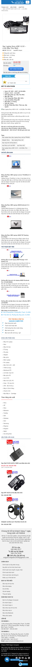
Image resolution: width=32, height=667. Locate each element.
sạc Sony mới (20, 145)
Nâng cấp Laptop (7, 615)
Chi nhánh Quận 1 (7, 602)
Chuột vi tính (7, 391)
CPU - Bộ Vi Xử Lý (8, 386)
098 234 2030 (16, 553)
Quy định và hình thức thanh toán (12, 567)
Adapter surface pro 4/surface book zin (13, 522)
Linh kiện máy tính (8, 373)
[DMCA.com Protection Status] (23, 661)
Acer (5, 421)
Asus (5, 408)
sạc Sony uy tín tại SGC (8, 145)
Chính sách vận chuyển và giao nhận (13, 570)
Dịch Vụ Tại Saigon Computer (10, 600)
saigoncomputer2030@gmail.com (16, 557)
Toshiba (6, 413)
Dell (5, 415)
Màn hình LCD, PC (9, 380)
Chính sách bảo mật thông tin (11, 575)
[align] (26, 658)
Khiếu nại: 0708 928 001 (9, 577)
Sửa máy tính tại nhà (8, 583)
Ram (5, 344)
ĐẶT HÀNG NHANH (16, 69)
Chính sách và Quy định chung (11, 564)
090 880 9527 (16, 549)
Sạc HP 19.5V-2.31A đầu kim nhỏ (11, 493)
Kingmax (6, 426)
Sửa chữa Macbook (8, 613)
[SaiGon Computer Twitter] (20, 658)
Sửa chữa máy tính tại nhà (10, 608)
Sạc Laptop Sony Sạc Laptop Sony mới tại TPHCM (16, 137)
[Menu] (27, 2)
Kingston (6, 428)
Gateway (6, 418)
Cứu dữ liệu (6, 589)
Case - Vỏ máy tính (9, 383)
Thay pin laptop (7, 594)
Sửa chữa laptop (7, 586)
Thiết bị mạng (7, 367)
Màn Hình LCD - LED (9, 365)
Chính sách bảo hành (8, 572)
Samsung (6, 423)
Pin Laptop (6, 362)
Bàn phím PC (7, 375)
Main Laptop (7, 360)
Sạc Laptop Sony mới (17, 140)
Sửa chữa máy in (7, 610)
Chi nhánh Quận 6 (7, 605)
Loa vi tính (6, 378)
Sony (5, 403)
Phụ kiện (6, 352)
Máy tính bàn (7, 347)
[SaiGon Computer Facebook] (17, 658)
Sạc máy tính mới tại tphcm (9, 143)
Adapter (6, 355)
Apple (5, 431)
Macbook (6, 410)
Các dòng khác (8, 434)
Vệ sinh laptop (6, 591)
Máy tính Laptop (8, 342)
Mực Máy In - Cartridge (10, 393)
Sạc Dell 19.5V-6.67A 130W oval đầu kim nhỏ (15, 463)
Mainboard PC (7, 370)
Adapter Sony (6, 140)
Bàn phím (6, 357)
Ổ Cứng (6, 349)
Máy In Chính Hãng (9, 388)
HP (4, 405)
